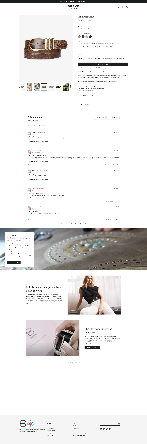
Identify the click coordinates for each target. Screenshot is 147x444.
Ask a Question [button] (100, 117)
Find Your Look (30, 7)
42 (111, 46)
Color (84, 33)
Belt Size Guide (76, 425)
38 (103, 46)
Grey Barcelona (86, 36)
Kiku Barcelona (31, 141)
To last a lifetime (85, 99)
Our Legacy (49, 425)
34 (95, 46)
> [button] (85, 223)
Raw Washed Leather (112, 81)
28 (83, 46)
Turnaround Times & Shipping (80, 433)
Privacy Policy (50, 435)
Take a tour (13, 262)
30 (87, 46)
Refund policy (50, 433)
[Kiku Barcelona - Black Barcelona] (26, 405)
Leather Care (76, 428)
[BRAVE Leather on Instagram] (101, 429)
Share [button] (31, 145)
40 (107, 46)
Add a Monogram (84, 53)
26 (79, 46)
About (40, 7)
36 (99, 46)
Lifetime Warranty (51, 428)
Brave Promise (92, 347)
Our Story (49, 423)
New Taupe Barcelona (79, 36)
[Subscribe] (119, 424)
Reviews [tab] (30, 125)
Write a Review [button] (114, 117)
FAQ (74, 430)
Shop (21, 7)
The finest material (86, 95)
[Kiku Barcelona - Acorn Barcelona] (22, 405)
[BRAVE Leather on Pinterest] (110, 429)
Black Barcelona (90, 36)
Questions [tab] (41, 125)
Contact (75, 423)
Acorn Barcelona (83, 36)
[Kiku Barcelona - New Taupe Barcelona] (20, 405)
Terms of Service (51, 430)
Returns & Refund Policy (79, 435)
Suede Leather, (92, 81)
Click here (90, 71)
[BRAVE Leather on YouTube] (107, 429)
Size (79, 41)
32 (91, 46)
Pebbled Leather (100, 81)
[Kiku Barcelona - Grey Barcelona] (24, 405)
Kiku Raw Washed (32, 197)
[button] (116, 145)
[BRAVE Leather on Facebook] (104, 429)
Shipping (80, 28)
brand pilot (36, 438)
